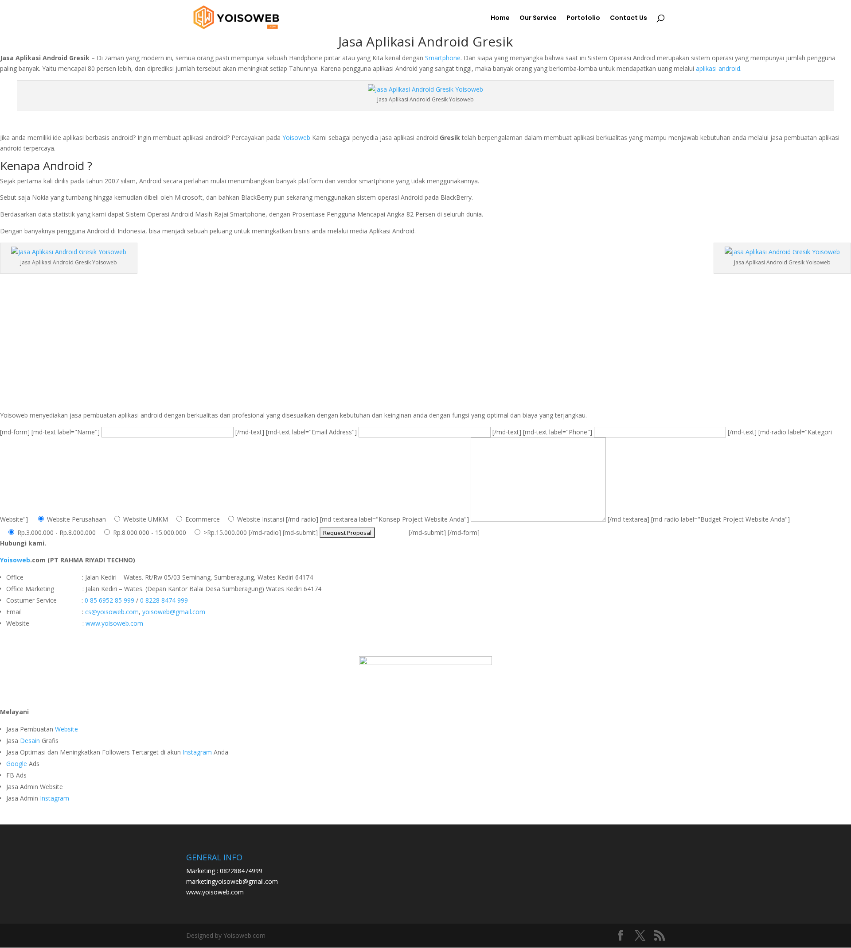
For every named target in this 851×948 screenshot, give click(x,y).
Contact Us (628, 18)
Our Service (538, 18)
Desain (30, 740)
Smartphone (443, 58)
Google (16, 763)
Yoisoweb (296, 137)
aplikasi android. (718, 68)
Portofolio (583, 18)
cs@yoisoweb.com (112, 611)
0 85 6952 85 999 (109, 600)
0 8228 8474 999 (164, 600)
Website (66, 729)
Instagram (197, 752)
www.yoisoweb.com (114, 623)
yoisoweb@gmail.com (173, 611)
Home (500, 18)
